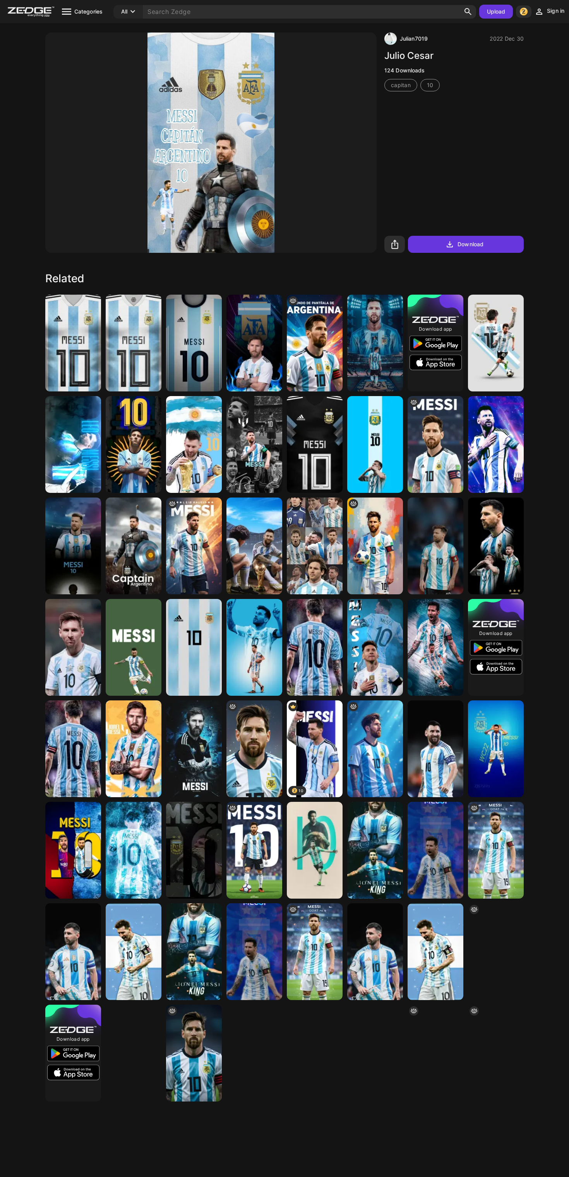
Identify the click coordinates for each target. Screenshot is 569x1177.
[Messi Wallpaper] (133, 647)
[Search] (467, 11)
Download (470, 244)
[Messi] (194, 343)
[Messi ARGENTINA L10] (254, 343)
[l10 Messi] (133, 444)
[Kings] (254, 546)
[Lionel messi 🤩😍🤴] (133, 850)
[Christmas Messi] (496, 444)
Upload (496, 11)
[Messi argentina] (435, 444)
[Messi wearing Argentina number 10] (254, 850)
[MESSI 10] (496, 1053)
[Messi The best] (496, 951)
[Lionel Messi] (254, 444)
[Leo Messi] (375, 647)
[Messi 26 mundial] (315, 1053)
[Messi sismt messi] (315, 343)
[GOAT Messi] (496, 850)
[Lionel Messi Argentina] (375, 546)
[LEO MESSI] (375, 444)
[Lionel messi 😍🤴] (375, 343)
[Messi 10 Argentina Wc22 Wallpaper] (496, 748)
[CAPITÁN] (133, 546)
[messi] (73, 343)
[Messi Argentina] (496, 343)
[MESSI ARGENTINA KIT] (133, 343)
